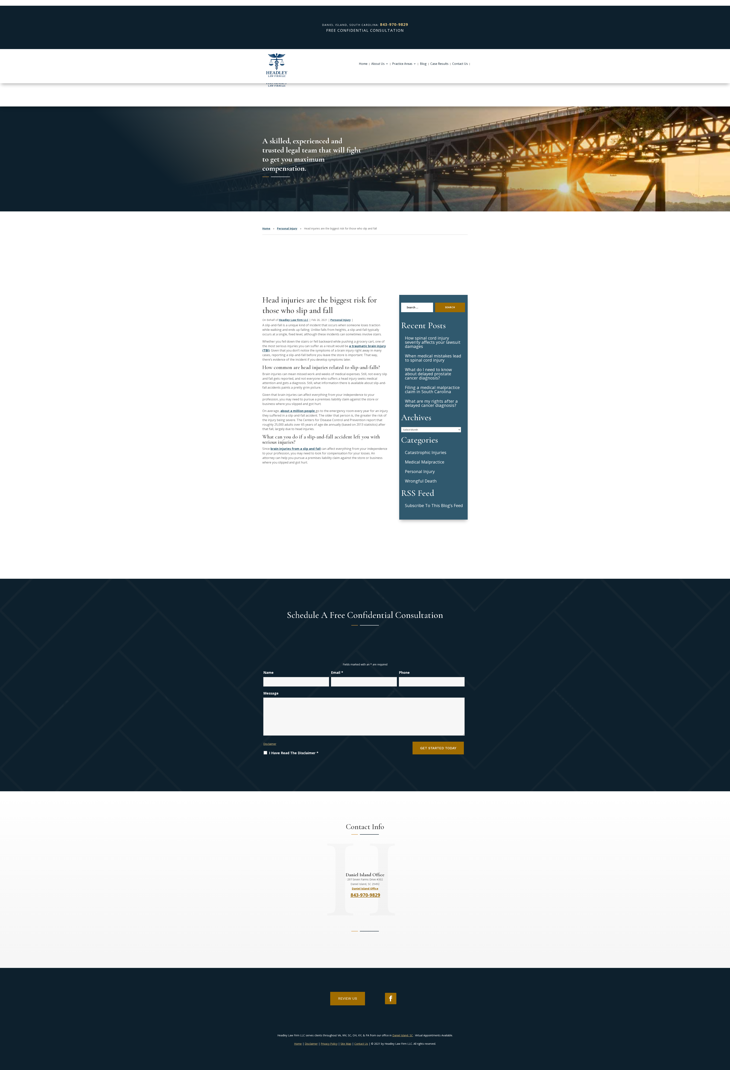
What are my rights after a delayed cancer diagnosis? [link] (431, 403)
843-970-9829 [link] (394, 24)
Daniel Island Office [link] (365, 888)
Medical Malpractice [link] (424, 462)
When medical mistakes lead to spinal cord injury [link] (433, 358)
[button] (390, 998)
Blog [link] (423, 64)
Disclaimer (269, 744)
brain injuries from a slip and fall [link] (296, 449)
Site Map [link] (345, 1043)
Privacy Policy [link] (329, 1043)
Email (337, 672)
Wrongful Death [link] (421, 481)
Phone (404, 672)
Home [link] (363, 64)
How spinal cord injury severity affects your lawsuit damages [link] (432, 342)
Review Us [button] (347, 998)
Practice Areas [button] (402, 64)
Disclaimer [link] (311, 1043)
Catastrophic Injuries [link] (425, 452)
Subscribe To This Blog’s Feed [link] (434, 505)
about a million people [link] (298, 411)
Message (271, 693)
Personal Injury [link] (340, 320)
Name (268, 672)
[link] (276, 65)
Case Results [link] (439, 64)
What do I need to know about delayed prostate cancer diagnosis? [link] (428, 374)
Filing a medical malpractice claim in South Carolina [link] (432, 389)
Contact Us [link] (460, 64)
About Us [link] (378, 64)
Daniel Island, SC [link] (402, 1035)
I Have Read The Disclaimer (293, 753)
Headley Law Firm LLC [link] (293, 320)
